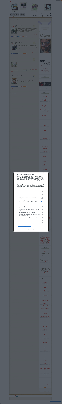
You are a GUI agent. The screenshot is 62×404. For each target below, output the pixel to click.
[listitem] (31, 189)
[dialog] (31, 202)
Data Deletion (26, 229)
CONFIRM (24, 226)
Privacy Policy (36, 229)
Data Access (31, 229)
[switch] (42, 191)
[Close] (47, 174)
